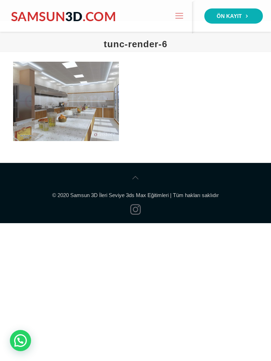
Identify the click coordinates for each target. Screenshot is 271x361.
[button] (20, 340)
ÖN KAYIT (230, 16)
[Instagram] (135, 212)
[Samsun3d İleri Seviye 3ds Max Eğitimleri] (63, 16)
